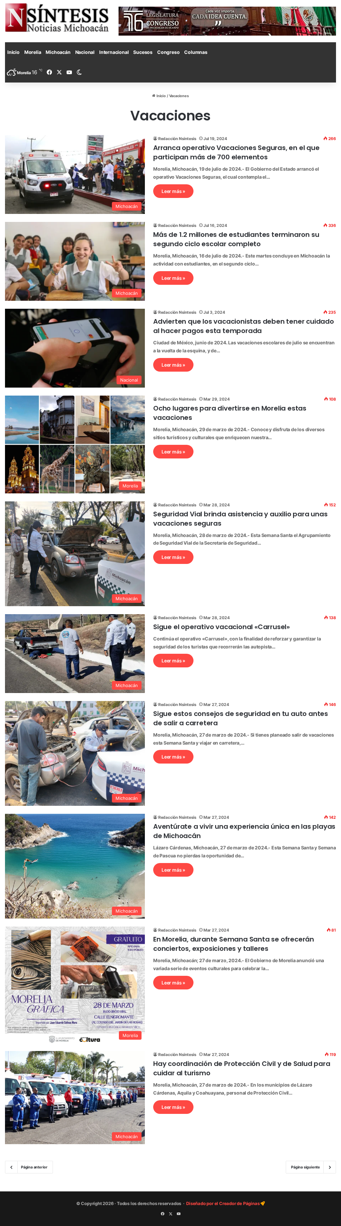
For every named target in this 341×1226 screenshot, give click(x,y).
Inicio (13, 52)
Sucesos (143, 52)
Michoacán (58, 52)
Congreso (168, 52)
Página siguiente (305, 1167)
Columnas (195, 52)
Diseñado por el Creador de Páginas (223, 1203)
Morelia (32, 52)
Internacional (114, 52)
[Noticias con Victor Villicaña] (57, 17)
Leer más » (173, 191)
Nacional (85, 52)
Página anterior (34, 1167)
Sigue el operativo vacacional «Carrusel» (221, 626)
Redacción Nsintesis (177, 138)
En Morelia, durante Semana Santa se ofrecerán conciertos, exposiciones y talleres (233, 944)
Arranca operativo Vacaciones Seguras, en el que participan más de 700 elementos (236, 152)
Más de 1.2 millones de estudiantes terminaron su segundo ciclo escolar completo (236, 239)
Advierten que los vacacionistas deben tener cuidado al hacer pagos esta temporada (243, 326)
